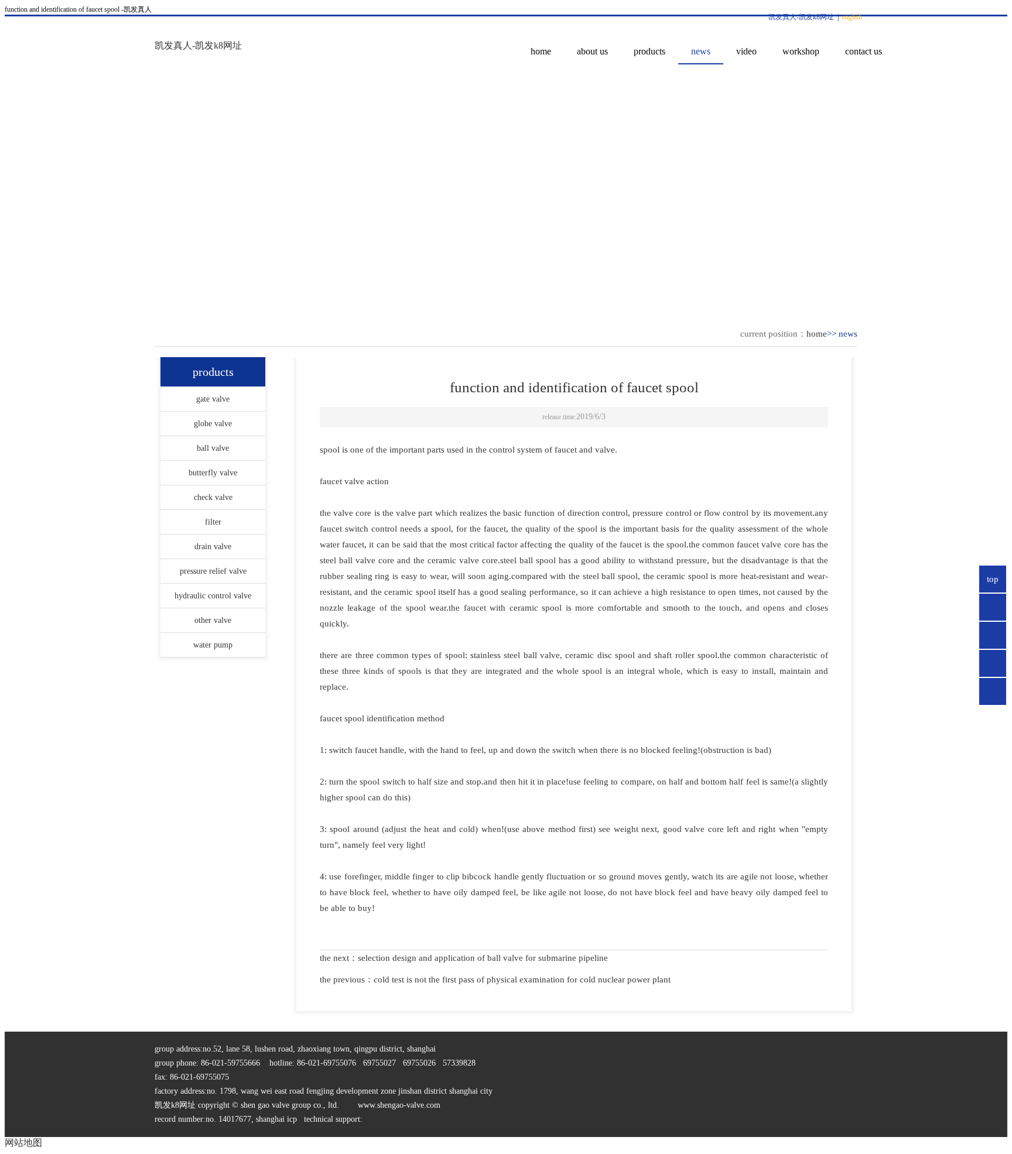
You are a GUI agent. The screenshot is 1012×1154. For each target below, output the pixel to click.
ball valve (213, 448)
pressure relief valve (213, 571)
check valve (213, 497)
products (649, 51)
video (746, 51)
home (541, 51)
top (993, 579)
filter (213, 522)
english (852, 17)
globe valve (213, 423)
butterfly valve (213, 472)
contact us (863, 51)
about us (592, 51)
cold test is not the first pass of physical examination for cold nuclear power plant (522, 979)
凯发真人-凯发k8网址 (801, 17)
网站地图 (23, 1143)
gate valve (213, 399)
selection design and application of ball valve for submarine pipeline (483, 958)
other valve (212, 620)
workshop (800, 51)
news (700, 51)
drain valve (212, 546)
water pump (213, 645)
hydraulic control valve (213, 595)
